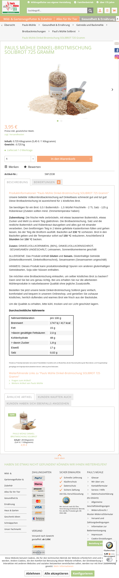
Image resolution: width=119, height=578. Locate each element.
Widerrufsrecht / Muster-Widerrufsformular (100, 512)
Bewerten (34, 167)
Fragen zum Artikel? (21, 380)
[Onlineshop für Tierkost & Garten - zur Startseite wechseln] (10, 7)
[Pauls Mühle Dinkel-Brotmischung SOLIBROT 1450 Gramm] (23, 420)
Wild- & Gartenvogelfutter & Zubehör (14, 479)
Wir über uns (97, 481)
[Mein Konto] (100, 10)
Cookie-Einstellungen (101, 538)
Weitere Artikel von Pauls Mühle (27, 383)
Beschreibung (17, 182)
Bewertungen (46, 182)
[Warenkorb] (114, 10)
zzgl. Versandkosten (14, 134)
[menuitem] (60, 10)
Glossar (95, 477)
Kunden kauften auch (54, 397)
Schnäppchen (11, 523)
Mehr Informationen (63, 566)
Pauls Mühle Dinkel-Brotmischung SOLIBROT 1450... (24, 435)
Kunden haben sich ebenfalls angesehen (38, 403)
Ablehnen (33, 573)
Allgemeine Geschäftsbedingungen (98, 504)
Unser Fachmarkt (12, 529)
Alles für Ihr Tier (12, 491)
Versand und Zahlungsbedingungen (98, 520)
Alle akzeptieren (56, 573)
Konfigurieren (83, 573)
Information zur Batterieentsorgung (97, 528)
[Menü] (114, 542)
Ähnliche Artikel (19, 397)
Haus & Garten (11, 510)
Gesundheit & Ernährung (11, 501)
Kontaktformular (99, 485)
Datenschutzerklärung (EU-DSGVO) (100, 495)
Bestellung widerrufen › (100, 543)
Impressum (96, 534)
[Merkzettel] (107, 10)
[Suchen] (90, 10)
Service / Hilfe (98, 489)
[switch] (109, 559)
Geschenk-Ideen (12, 516)
